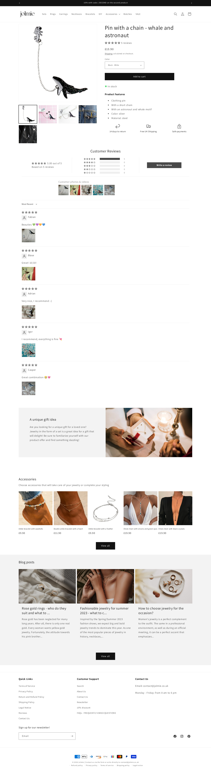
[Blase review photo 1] (28, 274)
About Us (81, 691)
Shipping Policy (26, 702)
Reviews (23, 712)
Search (80, 685)
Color (107, 59)
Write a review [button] (164, 165)
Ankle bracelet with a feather (101, 529)
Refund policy (77, 765)
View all (105, 545)
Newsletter (82, 702)
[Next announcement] (191, 3)
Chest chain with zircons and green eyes (140, 529)
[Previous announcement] (19, 3)
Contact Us (24, 718)
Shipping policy (123, 765)
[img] (29, 212)
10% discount (83, 707)
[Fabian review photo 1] (28, 235)
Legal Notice (25, 707)
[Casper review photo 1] (28, 388)
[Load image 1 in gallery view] (28, 114)
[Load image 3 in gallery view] (68, 114)
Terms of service (107, 765)
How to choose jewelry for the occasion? (161, 610)
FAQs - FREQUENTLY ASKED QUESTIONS (96, 712)
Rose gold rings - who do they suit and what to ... (44, 610)
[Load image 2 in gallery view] (48, 114)
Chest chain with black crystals (171, 529)
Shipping (109, 53)
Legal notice (138, 765)
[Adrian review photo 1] (28, 312)
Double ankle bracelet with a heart (68, 529)
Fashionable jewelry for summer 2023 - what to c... (104, 610)
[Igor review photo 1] (28, 350)
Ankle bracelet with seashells (31, 529)
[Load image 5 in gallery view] (28, 134)
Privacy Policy (26, 691)
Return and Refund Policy (31, 696)
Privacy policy (91, 765)
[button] (113, 14)
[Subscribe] (71, 736)
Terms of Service (27, 685)
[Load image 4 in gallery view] (88, 114)
